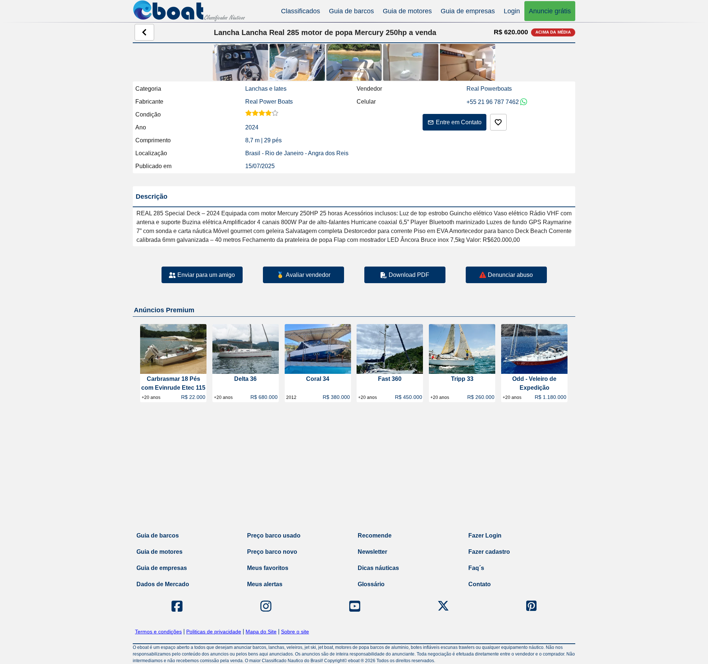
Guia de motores (407, 11)
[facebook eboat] (177, 606)
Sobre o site (295, 632)
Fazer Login (485, 535)
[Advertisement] (354, 468)
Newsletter (372, 552)
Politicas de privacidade (213, 632)
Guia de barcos (351, 11)
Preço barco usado (274, 535)
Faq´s (476, 568)
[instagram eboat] (266, 606)
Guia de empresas (468, 11)
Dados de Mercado (162, 584)
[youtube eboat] (354, 606)
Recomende (375, 535)
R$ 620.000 (511, 32)
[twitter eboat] (443, 606)
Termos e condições (158, 632)
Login (512, 11)
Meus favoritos (267, 568)
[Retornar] (144, 32)
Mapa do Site (261, 632)
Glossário (371, 584)
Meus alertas (264, 584)
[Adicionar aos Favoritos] (498, 122)
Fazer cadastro (489, 552)
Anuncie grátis (550, 11)
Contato (479, 584)
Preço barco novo (272, 552)
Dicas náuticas (378, 568)
